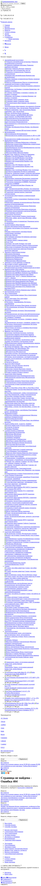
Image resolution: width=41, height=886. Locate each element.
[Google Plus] (8, 773)
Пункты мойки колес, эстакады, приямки (18, 424)
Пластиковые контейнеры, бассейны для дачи (19, 405)
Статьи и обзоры (10, 32)
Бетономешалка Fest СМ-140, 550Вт (16, 705)
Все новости (5, 762)
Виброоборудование (11, 140)
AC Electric (4, 718)
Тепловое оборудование (12, 605)
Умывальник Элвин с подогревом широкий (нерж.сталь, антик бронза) (19, 668)
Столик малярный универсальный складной (19, 688)
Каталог (7, 27)
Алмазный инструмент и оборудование (17, 84)
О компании (9, 37)
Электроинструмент (11, 631)
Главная (7, 25)
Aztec (2, 728)
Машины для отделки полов (14, 331)
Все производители (7, 751)
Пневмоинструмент (11, 413)
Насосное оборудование (12, 364)
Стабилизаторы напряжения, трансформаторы (20, 547)
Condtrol (3, 744)
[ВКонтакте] (2, 773)
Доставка (8, 35)
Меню (7, 47)
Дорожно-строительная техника (15, 252)
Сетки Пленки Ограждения (14, 475)
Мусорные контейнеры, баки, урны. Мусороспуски (21, 346)
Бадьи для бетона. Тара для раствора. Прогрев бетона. (22, 108)
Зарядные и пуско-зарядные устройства (17, 262)
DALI (2, 747)
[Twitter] (4, 773)
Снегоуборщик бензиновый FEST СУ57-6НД (19, 681)
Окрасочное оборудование (13, 374)
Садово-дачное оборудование (14, 456)
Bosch (3, 734)
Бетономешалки (10, 132)
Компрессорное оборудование (14, 269)
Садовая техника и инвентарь (14, 430)
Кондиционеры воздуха (12, 291)
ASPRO (3, 725)
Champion (4, 738)
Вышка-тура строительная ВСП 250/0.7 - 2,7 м (20, 700)
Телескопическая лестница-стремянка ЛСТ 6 (19, 710)
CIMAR (3, 741)
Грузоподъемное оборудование (15, 225)
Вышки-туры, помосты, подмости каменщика (19, 154)
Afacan (3, 721)
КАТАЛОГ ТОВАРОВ (25, 787)
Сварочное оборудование (13, 485)
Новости (7, 30)
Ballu (2, 731)
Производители (10, 28)
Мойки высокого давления (13, 345)
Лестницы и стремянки (12, 300)
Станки (7, 566)
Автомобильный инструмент (14, 60)
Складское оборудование (13, 532)
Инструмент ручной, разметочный (16, 264)
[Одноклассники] (6, 773)
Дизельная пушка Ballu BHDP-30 (15, 674)
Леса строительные (11, 293)
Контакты (8, 40)
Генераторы (8, 176)
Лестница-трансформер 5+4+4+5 (15, 694)
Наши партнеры (13, 39)
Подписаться (23, 759)
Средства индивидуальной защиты (16, 545)
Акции (7, 34)
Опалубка (8, 386)
